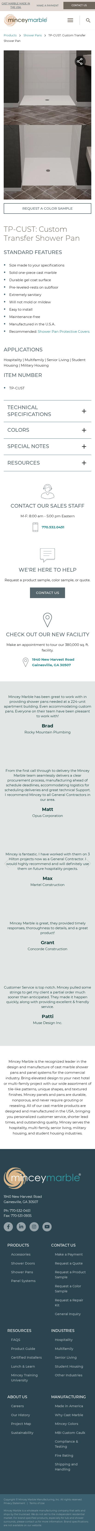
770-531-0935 (21, 1216)
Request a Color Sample (47, 208)
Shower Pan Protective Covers (63, 331)
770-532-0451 (20, 1211)
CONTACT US (47, 592)
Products (10, 35)
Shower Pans (33, 35)
